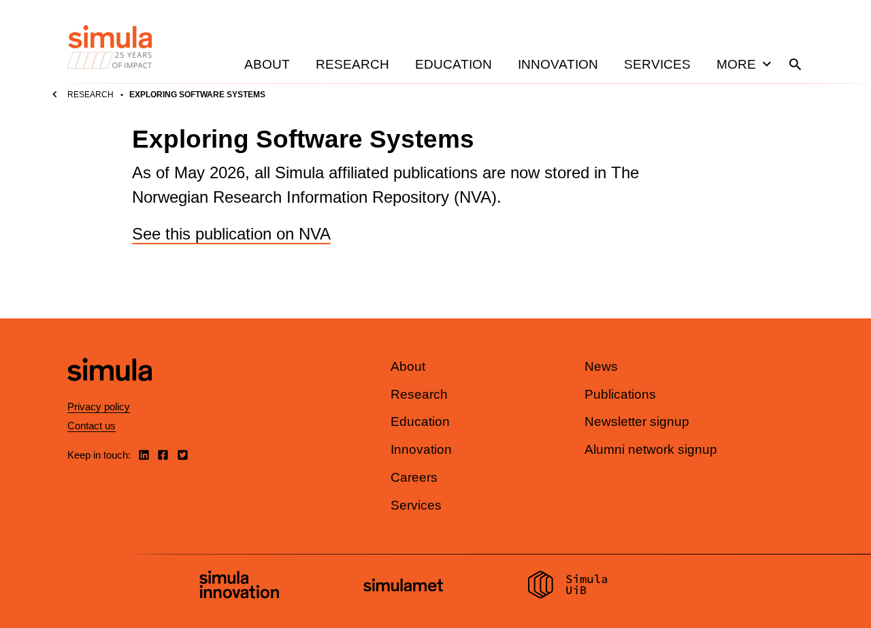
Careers (414, 477)
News (601, 366)
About (267, 64)
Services (657, 64)
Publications (620, 394)
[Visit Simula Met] (403, 586)
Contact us (91, 425)
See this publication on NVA (231, 234)
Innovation (558, 64)
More (736, 64)
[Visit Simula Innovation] (239, 586)
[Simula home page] (109, 393)
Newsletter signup (637, 421)
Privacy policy (98, 406)
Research (352, 64)
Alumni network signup (651, 449)
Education (453, 64)
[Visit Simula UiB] (568, 586)
